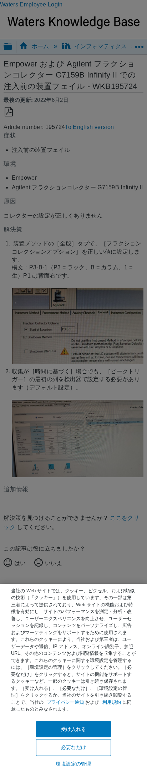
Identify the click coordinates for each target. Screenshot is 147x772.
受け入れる (73, 729)
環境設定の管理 (73, 764)
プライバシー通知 (65, 702)
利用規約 (111, 702)
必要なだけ (73, 747)
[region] (73, 678)
